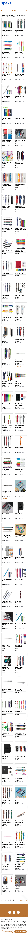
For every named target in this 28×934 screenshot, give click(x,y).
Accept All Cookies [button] (20, 931)
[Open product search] (22, 3)
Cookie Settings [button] (7, 931)
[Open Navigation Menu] (25, 3)
